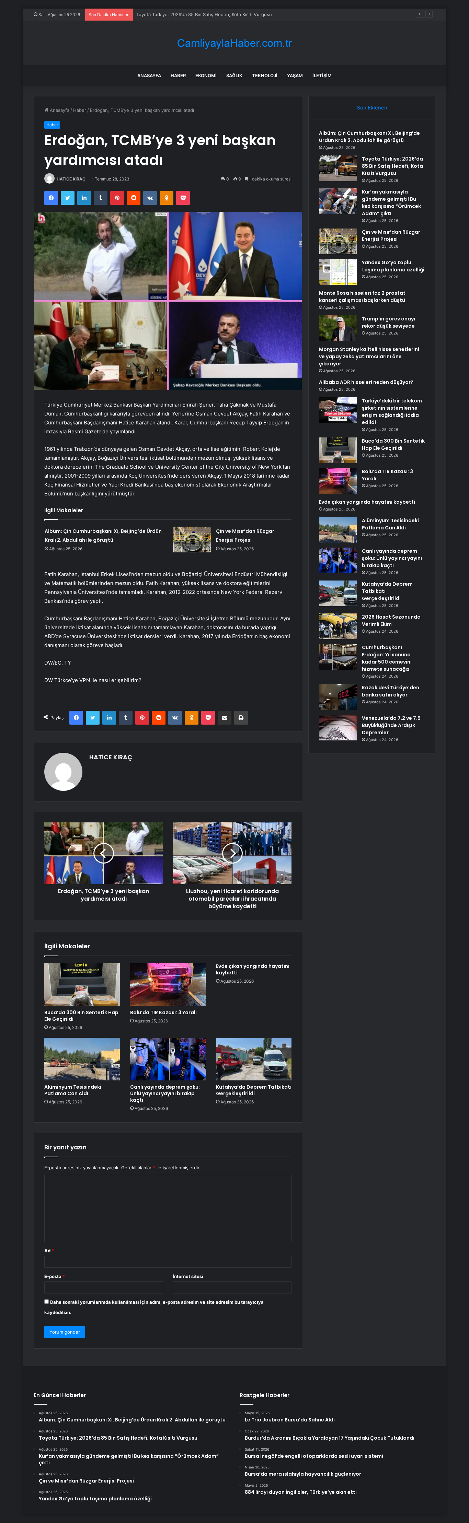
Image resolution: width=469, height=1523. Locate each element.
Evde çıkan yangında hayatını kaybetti (252, 969)
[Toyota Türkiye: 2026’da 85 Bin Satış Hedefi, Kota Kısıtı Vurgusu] (338, 168)
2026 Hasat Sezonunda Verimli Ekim (391, 620)
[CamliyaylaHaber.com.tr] (234, 43)
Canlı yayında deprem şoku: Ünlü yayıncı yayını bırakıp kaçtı (165, 1093)
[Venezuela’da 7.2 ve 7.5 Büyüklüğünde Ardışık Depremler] (338, 727)
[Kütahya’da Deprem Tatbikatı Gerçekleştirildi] (253, 1059)
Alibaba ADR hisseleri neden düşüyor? (366, 382)
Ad (49, 1250)
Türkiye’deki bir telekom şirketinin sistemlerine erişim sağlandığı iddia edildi (392, 411)
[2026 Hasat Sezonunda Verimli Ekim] (338, 626)
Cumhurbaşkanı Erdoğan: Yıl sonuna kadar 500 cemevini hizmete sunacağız (387, 658)
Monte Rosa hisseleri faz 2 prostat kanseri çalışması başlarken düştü (362, 297)
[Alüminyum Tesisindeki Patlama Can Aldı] (82, 1059)
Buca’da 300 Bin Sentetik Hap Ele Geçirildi (81, 1015)
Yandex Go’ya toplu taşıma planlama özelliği (393, 266)
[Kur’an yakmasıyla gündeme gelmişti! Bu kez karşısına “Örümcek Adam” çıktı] (338, 201)
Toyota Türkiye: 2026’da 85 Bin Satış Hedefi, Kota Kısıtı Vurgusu (392, 166)
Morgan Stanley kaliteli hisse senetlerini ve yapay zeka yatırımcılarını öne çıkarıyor (369, 356)
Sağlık (234, 75)
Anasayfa (149, 75)
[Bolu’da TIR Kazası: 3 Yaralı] (168, 984)
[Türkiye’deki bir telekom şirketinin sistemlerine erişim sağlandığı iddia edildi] (338, 410)
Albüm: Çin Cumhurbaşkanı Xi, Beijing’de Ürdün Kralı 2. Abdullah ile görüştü (369, 137)
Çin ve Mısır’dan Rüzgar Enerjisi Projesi (391, 236)
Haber (178, 75)
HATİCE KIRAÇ (71, 178)
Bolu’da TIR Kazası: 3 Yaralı (163, 1012)
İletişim (322, 75)
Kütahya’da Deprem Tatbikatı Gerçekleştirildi (253, 1090)
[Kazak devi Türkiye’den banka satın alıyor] (338, 697)
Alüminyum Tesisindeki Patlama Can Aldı (72, 1090)
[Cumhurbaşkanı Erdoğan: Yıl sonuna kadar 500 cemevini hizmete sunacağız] (338, 657)
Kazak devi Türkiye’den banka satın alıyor (390, 691)
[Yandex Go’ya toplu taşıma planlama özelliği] (338, 272)
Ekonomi (206, 75)
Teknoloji (264, 75)
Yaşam (295, 75)
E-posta (54, 1276)
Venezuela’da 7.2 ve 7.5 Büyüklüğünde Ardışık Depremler (391, 725)
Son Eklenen (372, 107)
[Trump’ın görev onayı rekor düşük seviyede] (338, 328)
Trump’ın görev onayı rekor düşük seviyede (388, 322)
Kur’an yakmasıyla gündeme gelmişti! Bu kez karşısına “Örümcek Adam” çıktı (391, 202)
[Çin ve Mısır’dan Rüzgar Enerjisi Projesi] (192, 539)
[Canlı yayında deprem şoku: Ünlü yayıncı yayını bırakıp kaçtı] (168, 1059)
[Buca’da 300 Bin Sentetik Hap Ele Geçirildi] (82, 984)
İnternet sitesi (188, 1276)
